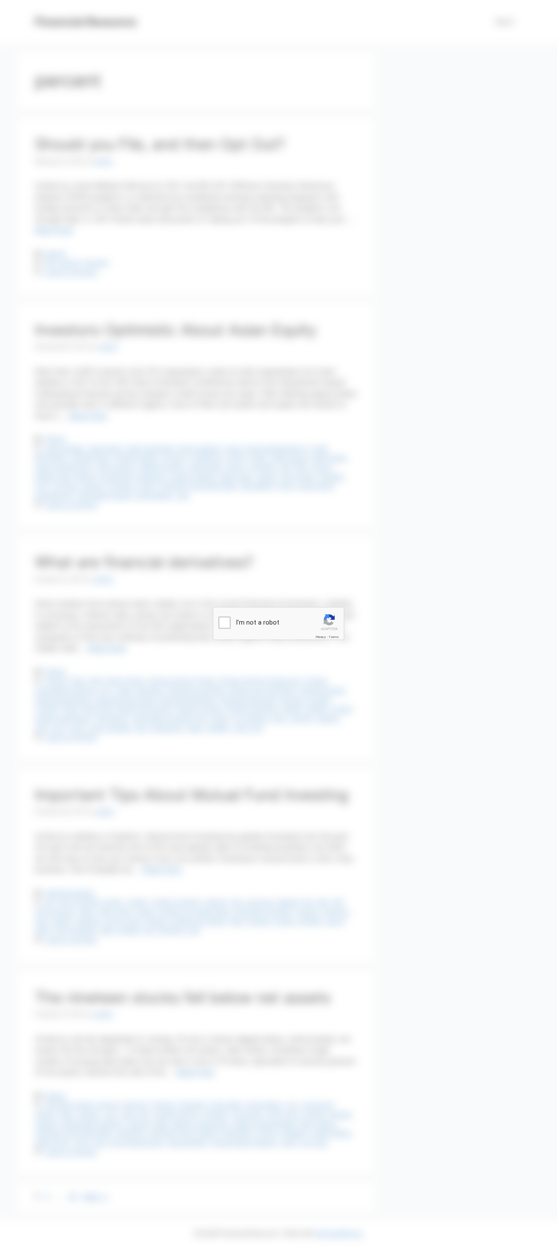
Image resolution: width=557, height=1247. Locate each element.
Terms (334, 637)
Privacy (320, 637)
